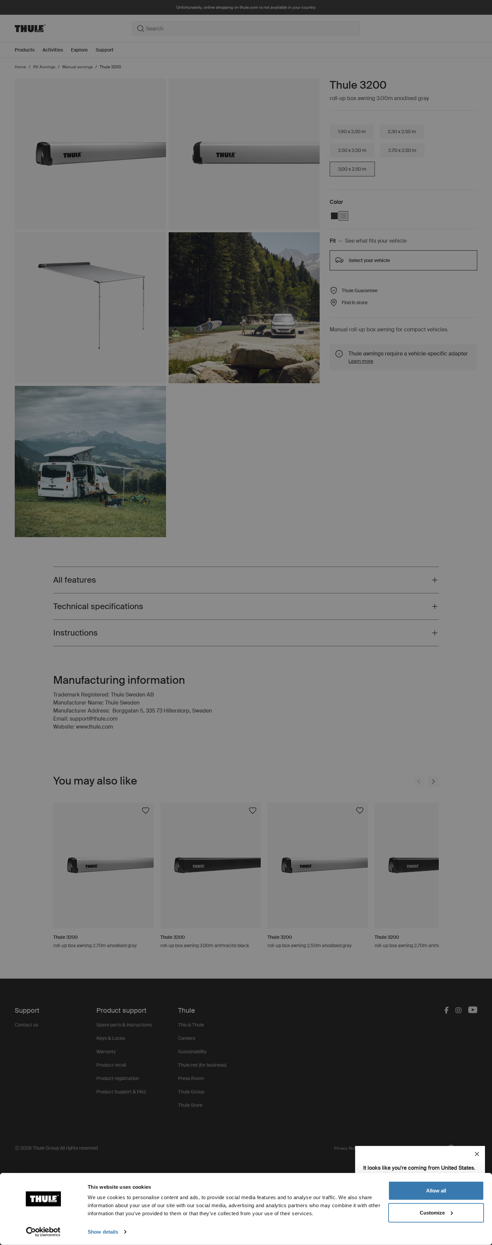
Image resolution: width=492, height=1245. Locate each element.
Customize (432, 1212)
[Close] (477, 1154)
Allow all (436, 1190)
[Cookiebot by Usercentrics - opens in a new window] (43, 1232)
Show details (103, 1232)
